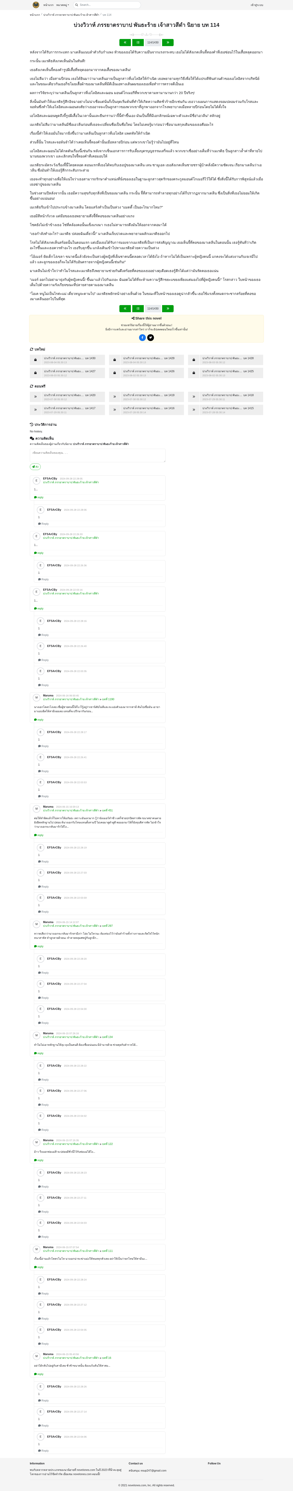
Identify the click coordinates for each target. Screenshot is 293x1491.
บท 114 (107, 14)
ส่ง (36, 466)
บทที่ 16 (106, 1357)
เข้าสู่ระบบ (257, 5)
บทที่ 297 (107, 925)
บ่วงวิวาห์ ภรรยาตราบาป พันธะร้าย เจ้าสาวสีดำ (71, 14)
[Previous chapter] (125, 42)
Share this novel (148, 318)
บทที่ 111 (107, 1250)
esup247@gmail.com (153, 1470)
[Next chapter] (168, 42)
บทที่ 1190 (108, 699)
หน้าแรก (48, 5)
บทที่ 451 (107, 810)
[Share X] (150, 337)
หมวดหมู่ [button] (61, 5)
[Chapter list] (138, 42)
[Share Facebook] (142, 337)
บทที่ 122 (107, 1144)
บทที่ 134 (107, 1037)
